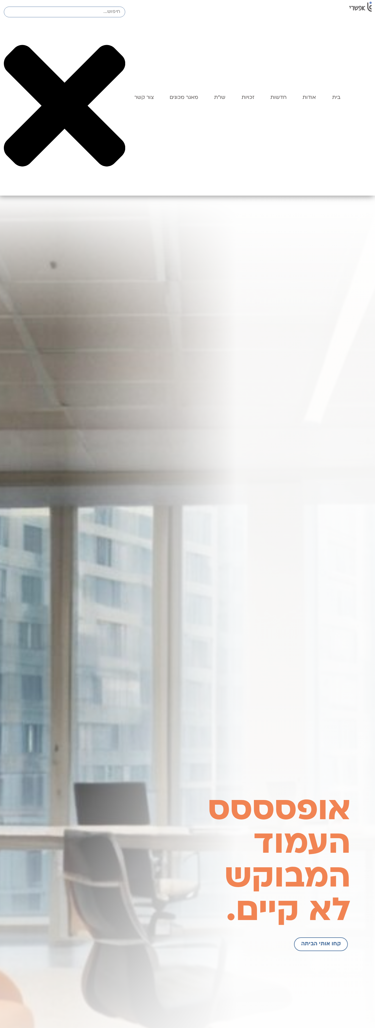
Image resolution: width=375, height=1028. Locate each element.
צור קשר (144, 97)
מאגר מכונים (184, 97)
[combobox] (64, 12)
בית (336, 97)
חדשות (278, 97)
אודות (309, 97)
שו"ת (219, 97)
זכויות (248, 97)
